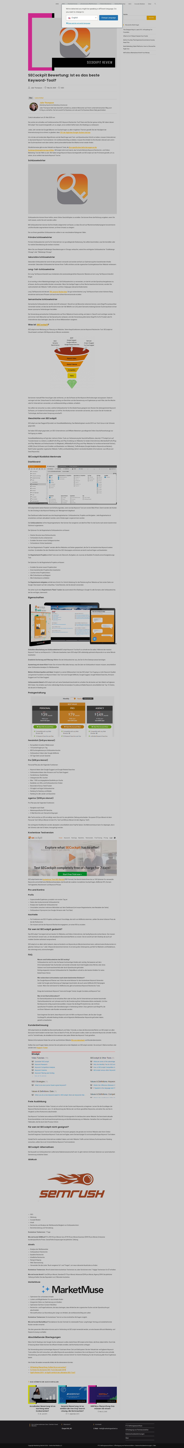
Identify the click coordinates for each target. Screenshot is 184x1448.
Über (30, 98)
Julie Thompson (36, 88)
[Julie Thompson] (33, 107)
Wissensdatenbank (78, 1040)
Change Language (108, 18)
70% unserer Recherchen (58, 292)
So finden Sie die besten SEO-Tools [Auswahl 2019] (48, 1370)
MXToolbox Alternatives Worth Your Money (136, 52)
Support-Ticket (42, 1048)
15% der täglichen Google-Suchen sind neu (75, 132)
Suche (125, 14)
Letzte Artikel (39, 98)
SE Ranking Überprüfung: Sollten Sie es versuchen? (48, 1367)
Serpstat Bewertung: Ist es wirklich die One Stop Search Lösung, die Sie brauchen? (72, 1408)
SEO (62, 88)
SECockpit (42, 324)
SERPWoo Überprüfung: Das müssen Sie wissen (102, 1407)
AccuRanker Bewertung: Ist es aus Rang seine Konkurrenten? (42, 1408)
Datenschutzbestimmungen (135, 1434)
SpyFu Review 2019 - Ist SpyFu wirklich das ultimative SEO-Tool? (52, 1372)
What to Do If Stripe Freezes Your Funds (135, 36)
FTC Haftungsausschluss (134, 1426)
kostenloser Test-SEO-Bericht (53, 879)
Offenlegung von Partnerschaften (137, 1430)
